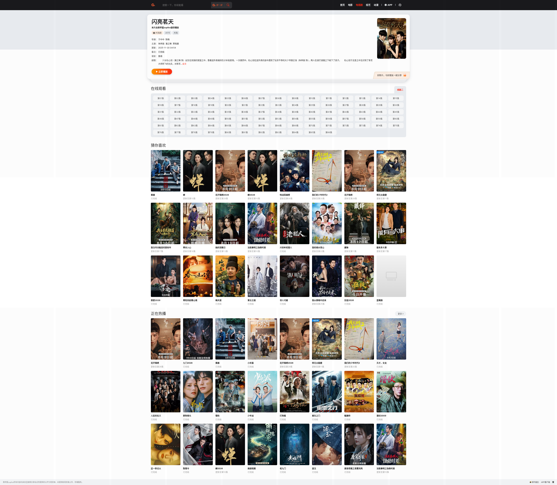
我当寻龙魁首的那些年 (161, 247)
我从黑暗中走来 (319, 300)
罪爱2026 (155, 300)
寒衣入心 (187, 247)
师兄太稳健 (382, 195)
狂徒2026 (349, 300)
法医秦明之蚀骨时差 (257, 247)
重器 (153, 195)
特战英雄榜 (285, 195)
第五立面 (252, 300)
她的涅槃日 (220, 247)
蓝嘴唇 (380, 300)
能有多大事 (382, 247)
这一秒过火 (156, 468)
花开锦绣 (348, 195)
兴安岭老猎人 (286, 247)
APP (390, 4)
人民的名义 (156, 415)
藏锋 (346, 247)
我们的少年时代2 (320, 195)
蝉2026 (251, 195)
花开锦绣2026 (222, 195)
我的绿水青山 (318, 247)
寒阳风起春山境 (190, 300)
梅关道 (218, 300)
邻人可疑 (284, 300)
